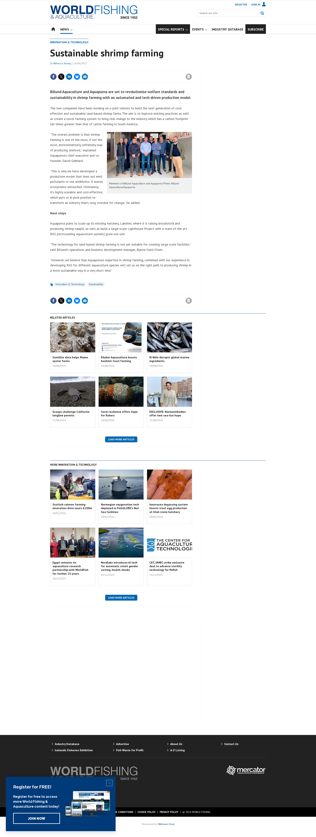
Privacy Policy (169, 812)
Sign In (255, 4)
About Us (176, 744)
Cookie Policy (146, 812)
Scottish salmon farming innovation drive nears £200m (72, 506)
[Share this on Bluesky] (77, 76)
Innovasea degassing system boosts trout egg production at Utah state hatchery (168, 508)
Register (241, 4)
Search (262, 13)
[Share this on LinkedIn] (69, 76)
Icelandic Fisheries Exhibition (74, 750)
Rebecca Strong (62, 63)
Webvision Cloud (166, 824)
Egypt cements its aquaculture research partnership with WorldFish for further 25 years (70, 568)
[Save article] (188, 76)
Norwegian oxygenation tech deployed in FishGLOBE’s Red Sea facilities (120, 508)
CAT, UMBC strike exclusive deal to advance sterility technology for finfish (166, 566)
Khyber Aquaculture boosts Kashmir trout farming (119, 359)
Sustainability (96, 284)
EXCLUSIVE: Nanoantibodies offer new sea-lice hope (167, 413)
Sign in (146, 69)
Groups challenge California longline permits (70, 413)
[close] (192, 69)
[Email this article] (85, 76)
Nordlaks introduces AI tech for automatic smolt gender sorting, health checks (119, 566)
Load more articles (121, 439)
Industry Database (67, 744)
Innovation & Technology (69, 42)
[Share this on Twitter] (61, 76)
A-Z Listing (177, 750)
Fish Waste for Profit (130, 750)
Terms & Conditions (119, 812)
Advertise (122, 744)
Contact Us (231, 744)
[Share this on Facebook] (53, 76)
